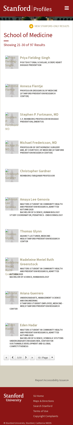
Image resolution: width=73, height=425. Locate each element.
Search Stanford (42, 406)
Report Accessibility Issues (51, 380)
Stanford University (18, 397)
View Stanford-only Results (51, 26)
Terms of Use (40, 411)
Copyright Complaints (45, 416)
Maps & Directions (43, 401)
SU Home (38, 396)
